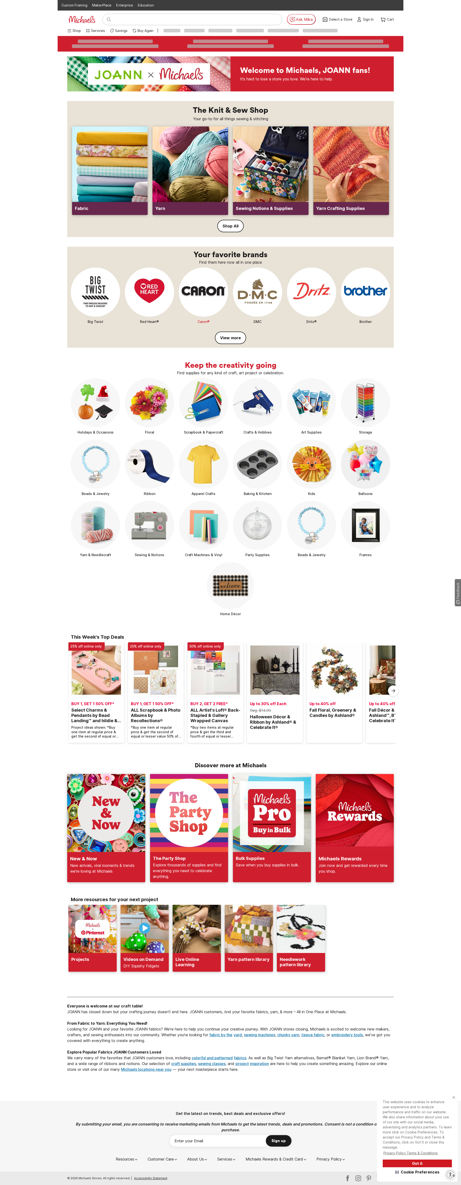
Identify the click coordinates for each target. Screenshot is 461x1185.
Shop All (230, 226)
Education (146, 5)
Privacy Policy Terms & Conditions (410, 1153)
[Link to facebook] (348, 1178)
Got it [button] (417, 1163)
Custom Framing (74, 5)
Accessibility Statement (150, 1178)
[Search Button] (108, 19)
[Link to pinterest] (369, 1178)
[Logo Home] (82, 19)
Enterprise (124, 5)
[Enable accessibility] (450, 1174)
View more (230, 337)
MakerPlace (101, 5)
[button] (417, 1172)
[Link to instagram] (358, 1178)
